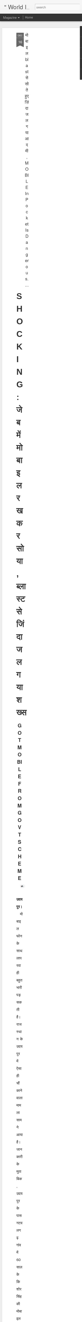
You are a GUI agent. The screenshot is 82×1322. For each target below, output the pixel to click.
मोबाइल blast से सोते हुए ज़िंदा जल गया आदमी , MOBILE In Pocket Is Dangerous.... (27, 160)
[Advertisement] (46, 99)
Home (29, 17)
